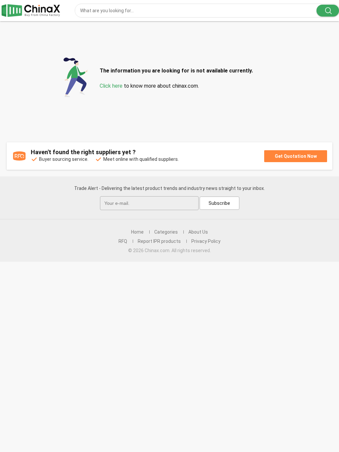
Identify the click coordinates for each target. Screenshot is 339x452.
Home (137, 232)
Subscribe (219, 203)
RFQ (123, 241)
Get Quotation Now (296, 156)
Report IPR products (159, 241)
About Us (198, 232)
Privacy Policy (205, 241)
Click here (111, 86)
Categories (166, 232)
